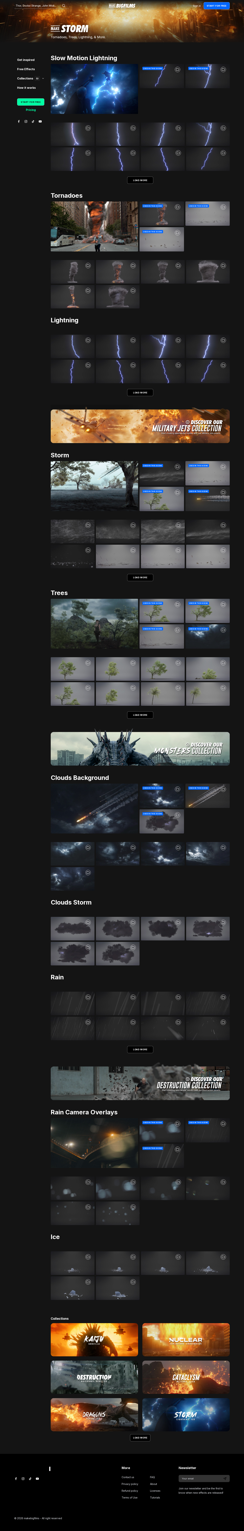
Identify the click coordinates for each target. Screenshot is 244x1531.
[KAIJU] (94, 1339)
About (153, 1483)
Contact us (128, 1477)
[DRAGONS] (94, 1414)
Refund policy (130, 1490)
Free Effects (26, 69)
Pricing (31, 109)
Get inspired (25, 60)
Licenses (155, 1490)
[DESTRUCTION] (94, 1377)
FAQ (152, 1477)
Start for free (217, 5)
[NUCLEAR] (186, 1339)
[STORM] (186, 1414)
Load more (140, 180)
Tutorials (155, 1497)
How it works (26, 87)
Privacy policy (130, 1483)
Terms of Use (130, 1497)
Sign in (197, 5)
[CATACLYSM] (186, 1377)
